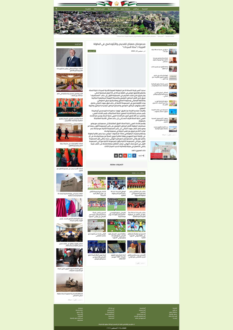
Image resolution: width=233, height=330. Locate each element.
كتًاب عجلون (80, 312)
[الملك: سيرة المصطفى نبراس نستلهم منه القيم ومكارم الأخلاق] (69, 57)
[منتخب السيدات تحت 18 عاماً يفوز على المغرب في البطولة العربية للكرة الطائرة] (136, 204)
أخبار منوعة (111, 318)
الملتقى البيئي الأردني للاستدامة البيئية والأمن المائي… (160, 94)
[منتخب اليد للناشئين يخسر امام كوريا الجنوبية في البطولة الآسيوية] (136, 183)
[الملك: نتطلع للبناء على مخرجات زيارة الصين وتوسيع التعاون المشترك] (69, 132)
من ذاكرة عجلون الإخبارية (76, 318)
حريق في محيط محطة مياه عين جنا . (159, 50)
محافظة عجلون (125, 9)
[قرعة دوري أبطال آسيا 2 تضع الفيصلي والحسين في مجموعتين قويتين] (97, 246)
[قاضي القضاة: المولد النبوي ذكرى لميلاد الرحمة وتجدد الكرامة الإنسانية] (69, 257)
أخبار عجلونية (142, 310)
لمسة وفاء (80, 320)
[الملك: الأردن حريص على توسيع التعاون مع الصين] (69, 157)
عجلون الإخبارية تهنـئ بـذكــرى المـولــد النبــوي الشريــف (160, 103)
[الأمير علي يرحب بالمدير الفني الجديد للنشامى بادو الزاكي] (136, 246)
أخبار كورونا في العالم (140, 318)
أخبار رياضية (92, 51)
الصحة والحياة (79, 310)
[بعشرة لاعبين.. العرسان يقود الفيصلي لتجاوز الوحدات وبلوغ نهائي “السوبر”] (116, 225)
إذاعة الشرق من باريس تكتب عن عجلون (159, 68)
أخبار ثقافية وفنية (109, 314)
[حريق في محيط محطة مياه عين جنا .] (173, 52)
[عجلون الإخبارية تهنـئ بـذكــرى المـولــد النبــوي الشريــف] (173, 103)
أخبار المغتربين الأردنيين (140, 316)
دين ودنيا (80, 308)
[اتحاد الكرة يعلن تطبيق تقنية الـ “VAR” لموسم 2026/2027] (116, 246)
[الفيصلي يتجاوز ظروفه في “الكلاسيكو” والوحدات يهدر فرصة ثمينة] (116, 204)
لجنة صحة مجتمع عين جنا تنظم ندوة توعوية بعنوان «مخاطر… (160, 60)
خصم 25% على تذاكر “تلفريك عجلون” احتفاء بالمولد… (159, 111)
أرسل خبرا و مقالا (99, 9)
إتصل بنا (88, 9)
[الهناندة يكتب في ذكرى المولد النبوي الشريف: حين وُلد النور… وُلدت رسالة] (173, 77)
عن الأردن (136, 9)
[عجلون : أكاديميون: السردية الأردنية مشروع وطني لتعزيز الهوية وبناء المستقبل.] (173, 120)
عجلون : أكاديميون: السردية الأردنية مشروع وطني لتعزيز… (160, 120)
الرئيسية (145, 9)
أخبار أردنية (143, 312)
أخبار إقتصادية (110, 312)
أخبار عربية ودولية (141, 314)
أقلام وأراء (80, 316)
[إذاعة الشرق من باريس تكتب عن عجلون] (173, 69)
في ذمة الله (111, 308)
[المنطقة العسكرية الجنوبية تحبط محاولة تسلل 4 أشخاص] (69, 282)
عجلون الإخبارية (112, 9)
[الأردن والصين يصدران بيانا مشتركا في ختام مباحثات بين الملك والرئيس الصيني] (69, 82)
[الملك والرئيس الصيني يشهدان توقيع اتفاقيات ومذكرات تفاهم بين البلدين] (69, 107)
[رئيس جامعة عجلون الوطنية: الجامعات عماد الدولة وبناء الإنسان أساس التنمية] (173, 86)
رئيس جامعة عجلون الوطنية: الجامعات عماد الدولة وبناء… (159, 85)
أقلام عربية (80, 314)
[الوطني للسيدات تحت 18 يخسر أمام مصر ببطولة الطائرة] (116, 183)
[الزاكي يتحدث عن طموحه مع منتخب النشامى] (97, 225)
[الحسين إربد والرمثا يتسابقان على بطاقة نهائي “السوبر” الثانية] (136, 225)
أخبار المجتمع (110, 310)
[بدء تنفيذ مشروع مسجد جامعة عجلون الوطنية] (173, 129)
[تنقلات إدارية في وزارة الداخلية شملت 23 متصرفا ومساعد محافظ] (69, 182)
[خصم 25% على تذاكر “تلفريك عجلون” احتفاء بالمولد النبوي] (173, 112)
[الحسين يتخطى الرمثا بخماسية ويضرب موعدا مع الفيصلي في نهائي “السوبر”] (97, 204)
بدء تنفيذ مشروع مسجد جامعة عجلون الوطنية (161, 128)
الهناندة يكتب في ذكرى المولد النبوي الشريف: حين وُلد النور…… (160, 77)
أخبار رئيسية (143, 308)
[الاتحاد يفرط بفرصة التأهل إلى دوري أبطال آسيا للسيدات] (97, 183)
